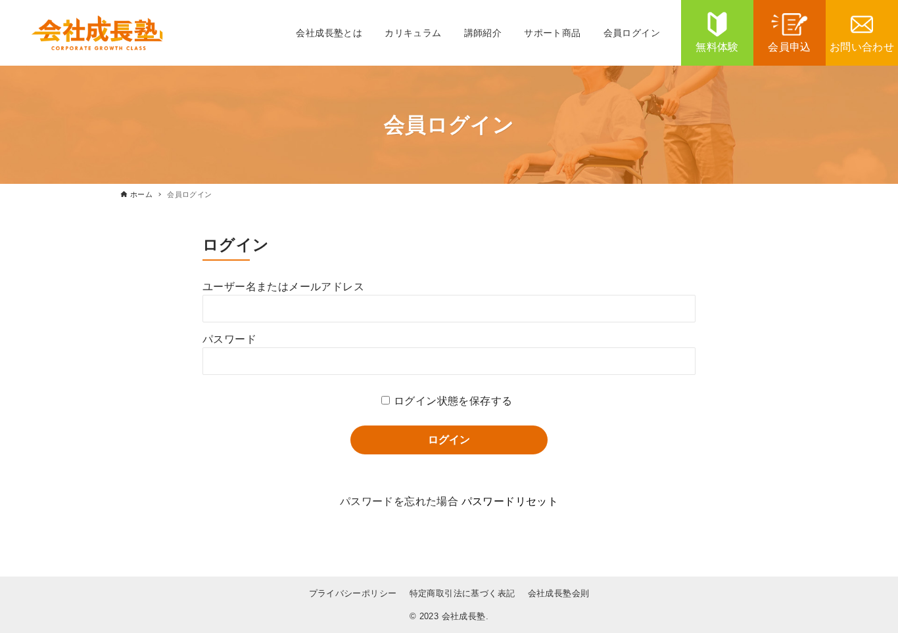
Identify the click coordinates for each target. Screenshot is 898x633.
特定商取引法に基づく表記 (462, 593)
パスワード (229, 339)
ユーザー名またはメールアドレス (283, 286)
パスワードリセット (510, 501)
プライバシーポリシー (353, 593)
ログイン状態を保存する (453, 400)
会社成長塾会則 (559, 593)
